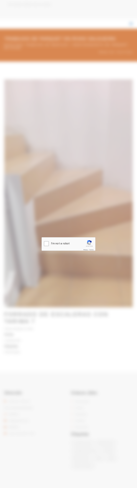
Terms (91, 250)
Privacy (85, 250)
